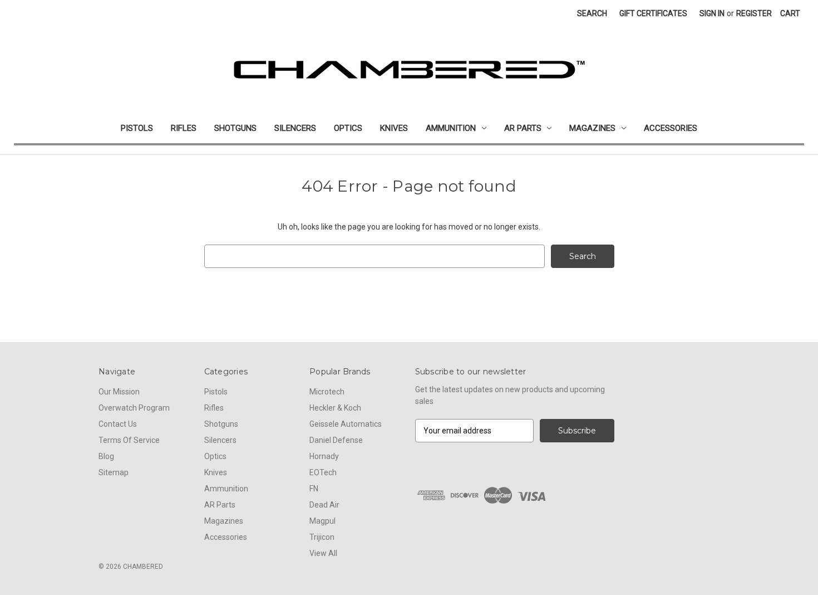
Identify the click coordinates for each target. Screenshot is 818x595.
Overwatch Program (134, 407)
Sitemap (113, 472)
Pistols (137, 128)
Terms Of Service (129, 440)
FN (313, 488)
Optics (348, 128)
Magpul (322, 520)
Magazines (592, 128)
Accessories (670, 128)
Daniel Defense (336, 440)
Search (592, 13)
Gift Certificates (653, 13)
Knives (394, 128)
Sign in (712, 13)
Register (754, 13)
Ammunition (451, 128)
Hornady (324, 456)
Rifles (183, 128)
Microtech (326, 391)
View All (323, 553)
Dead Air (324, 504)
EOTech (323, 472)
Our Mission (119, 391)
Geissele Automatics (345, 424)
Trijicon (321, 537)
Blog (106, 456)
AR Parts (522, 128)
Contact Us (117, 424)
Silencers (295, 128)
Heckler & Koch (335, 407)
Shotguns (235, 128)
